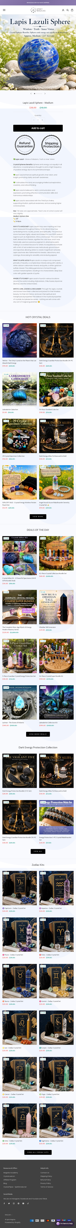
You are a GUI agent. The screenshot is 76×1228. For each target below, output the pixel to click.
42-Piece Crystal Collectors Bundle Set (53, 574)
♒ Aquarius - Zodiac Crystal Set (50, 908)
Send (69, 1216)
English (8, 1215)
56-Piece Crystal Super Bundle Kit (51, 676)
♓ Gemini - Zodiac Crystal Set (50, 1001)
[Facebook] (4, 1203)
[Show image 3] (37, 93)
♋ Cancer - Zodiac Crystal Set (13, 1094)
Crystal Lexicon (9, 1176)
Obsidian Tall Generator (47, 627)
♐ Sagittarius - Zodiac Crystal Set (51, 1141)
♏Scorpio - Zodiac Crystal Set (50, 1048)
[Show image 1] (34, 93)
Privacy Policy (45, 1183)
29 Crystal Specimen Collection (13, 456)
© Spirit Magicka (10, 1220)
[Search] (68, 10)
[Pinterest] (18, 1203)
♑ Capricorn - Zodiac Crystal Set (14, 908)
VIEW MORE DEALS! (38, 734)
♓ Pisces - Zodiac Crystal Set (12, 955)
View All (38, 851)
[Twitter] (9, 1203)
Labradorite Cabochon (10, 410)
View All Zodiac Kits (38, 1152)
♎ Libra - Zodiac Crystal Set (12, 1141)
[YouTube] (23, 1203)
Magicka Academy (10, 1173)
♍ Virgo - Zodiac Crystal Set (49, 1094)
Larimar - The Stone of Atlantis (13, 723)
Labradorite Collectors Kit (48, 723)
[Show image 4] (38, 93)
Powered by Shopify (12, 1222)
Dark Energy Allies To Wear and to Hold (52, 456)
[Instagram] (14, 1203)
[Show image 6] (41, 93)
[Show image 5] (40, 93)
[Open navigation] (4, 10)
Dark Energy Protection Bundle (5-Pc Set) (17, 791)
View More (38, 517)
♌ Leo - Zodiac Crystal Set (11, 1048)
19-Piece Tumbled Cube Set (49, 410)
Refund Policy (45, 1180)
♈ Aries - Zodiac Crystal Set (49, 955)
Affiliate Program (9, 1180)
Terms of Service (46, 1187)
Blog (5, 1183)
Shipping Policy (46, 1176)
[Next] (45, 93)
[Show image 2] (35, 93)
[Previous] (30, 93)
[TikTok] (28, 1203)
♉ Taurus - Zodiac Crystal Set (12, 1001)
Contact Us (44, 1173)
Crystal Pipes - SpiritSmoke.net (15, 1187)
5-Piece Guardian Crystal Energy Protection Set (19, 676)
